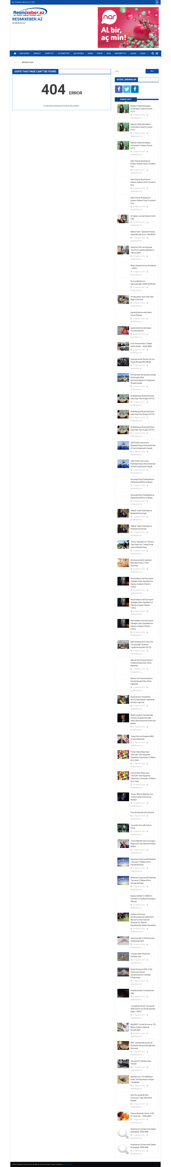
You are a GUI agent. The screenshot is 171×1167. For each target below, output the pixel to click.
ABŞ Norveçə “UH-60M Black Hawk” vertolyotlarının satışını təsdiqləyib (142, 1079)
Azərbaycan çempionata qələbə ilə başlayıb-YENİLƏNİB (143, 1130)
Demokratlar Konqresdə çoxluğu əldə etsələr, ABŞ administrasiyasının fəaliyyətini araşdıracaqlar (143, 379)
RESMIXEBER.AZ (27, 19)
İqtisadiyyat (64, 53)
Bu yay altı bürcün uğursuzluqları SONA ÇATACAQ (143, 282)
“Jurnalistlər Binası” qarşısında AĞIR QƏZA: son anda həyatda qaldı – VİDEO (143, 1009)
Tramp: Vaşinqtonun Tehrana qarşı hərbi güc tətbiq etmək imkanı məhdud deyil (142, 544)
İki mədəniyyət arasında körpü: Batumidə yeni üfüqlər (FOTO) (142, 397)
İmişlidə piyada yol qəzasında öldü (142, 991)
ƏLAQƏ (133, 53)
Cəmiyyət (49, 53)
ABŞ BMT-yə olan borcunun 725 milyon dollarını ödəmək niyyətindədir (143, 1027)
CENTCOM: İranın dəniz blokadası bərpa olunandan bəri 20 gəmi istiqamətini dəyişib (143, 445)
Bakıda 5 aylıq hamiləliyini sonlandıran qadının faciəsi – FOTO (142, 108)
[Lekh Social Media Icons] (119, 89)
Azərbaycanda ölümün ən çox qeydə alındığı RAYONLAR (143, 360)
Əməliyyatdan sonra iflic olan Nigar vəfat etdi (142, 298)
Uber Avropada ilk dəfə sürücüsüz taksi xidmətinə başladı (141, 1098)
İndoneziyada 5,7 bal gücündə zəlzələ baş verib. (142, 939)
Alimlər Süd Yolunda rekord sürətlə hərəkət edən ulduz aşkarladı (141, 663)
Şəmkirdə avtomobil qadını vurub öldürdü (141, 313)
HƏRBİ (90, 53)
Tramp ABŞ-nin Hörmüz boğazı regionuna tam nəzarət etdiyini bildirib (143, 843)
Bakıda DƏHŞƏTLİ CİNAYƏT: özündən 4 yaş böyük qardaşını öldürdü (143, 898)
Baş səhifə (25, 53)
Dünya (100, 53)
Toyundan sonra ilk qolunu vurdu (141, 826)
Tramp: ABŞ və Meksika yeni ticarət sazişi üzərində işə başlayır (142, 797)
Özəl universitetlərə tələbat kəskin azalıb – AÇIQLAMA (141, 345)
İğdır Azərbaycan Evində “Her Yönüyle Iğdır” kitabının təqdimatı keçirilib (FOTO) (142, 644)
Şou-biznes (79, 53)
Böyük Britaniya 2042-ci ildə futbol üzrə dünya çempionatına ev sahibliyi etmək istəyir (141, 973)
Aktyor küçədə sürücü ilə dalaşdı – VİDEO (143, 267)
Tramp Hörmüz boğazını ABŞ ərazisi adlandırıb (142, 737)
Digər (142, 53)
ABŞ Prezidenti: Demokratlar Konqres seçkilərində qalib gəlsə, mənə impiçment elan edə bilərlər (143, 719)
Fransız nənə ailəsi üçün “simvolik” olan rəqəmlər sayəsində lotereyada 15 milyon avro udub (143, 756)
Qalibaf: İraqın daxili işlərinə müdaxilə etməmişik (141, 512)
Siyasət (37, 53)
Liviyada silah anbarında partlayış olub (140, 955)
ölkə (109, 53)
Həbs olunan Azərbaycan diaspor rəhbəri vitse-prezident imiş (143, 164)
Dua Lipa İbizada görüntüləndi (142, 812)
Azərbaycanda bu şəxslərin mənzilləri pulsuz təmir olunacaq (141, 563)
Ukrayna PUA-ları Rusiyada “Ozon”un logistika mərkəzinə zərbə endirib (142, 250)
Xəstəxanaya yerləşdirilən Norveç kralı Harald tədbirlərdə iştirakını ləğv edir (142, 699)
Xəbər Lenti (125, 99)
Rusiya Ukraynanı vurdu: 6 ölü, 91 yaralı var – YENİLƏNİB (142, 1114)
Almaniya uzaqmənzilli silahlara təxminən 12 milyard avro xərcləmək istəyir (143, 862)
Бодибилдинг (68, 1164)
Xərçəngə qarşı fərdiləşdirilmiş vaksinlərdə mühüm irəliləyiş (142, 480)
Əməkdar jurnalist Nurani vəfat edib (143, 217)
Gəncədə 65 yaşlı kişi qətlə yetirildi (141, 1062)
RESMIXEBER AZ (136, 118)
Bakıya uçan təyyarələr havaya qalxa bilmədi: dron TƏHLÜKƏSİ (143, 233)
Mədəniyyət (120, 53)
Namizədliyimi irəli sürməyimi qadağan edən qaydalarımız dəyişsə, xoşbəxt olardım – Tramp (142, 582)
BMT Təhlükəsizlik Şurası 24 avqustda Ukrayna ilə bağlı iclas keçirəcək (143, 1045)
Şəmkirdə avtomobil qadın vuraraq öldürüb (141, 329)
